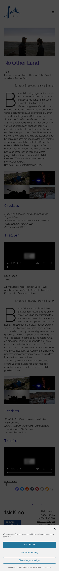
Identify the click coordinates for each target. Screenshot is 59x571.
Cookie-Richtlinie (15, 567)
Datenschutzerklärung (32, 567)
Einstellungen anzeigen (29, 560)
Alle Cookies (29, 544)
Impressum (46, 567)
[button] (54, 528)
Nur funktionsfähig (29, 552)
